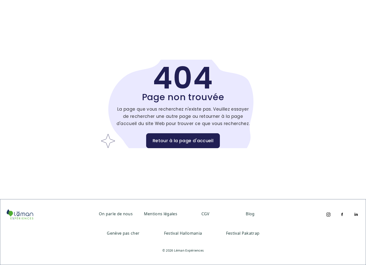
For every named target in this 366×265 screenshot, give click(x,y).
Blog (250, 214)
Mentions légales (160, 214)
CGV (205, 214)
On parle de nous (116, 214)
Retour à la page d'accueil (183, 140)
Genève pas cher (123, 233)
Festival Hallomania (183, 233)
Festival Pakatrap (243, 233)
